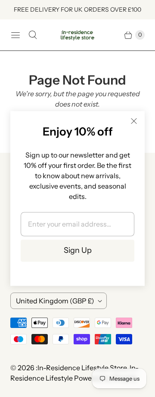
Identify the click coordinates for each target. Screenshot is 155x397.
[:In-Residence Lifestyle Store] (77, 35)
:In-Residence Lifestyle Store (81, 367)
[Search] (32, 35)
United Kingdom (55, 300)
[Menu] (15, 35)
